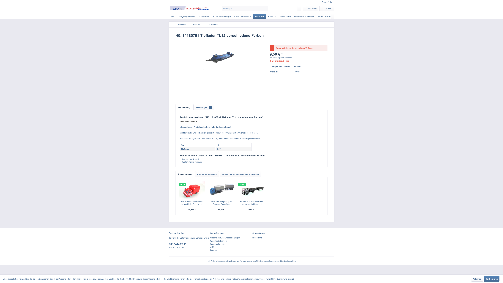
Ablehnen (477, 278)
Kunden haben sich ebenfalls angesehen (240, 174)
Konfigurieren (492, 278)
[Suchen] (265, 8)
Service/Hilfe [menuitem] (327, 2)
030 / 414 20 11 (178, 244)
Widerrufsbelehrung (218, 241)
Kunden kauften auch (207, 174)
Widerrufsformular (217, 244)
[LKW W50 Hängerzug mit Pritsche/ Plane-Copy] (222, 190)
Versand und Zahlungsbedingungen (225, 237)
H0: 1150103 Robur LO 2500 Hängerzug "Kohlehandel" (251, 202)
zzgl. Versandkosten (285, 57)
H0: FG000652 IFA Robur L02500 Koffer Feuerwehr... (192, 202)
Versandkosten (245, 261)
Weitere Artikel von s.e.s (192, 161)
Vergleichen (277, 66)
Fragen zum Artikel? (190, 159)
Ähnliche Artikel (185, 174)
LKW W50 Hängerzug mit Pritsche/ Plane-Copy (221, 202)
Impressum (215, 250)
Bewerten (296, 66)
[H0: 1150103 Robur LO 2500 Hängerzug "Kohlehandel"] (251, 190)
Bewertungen (203, 107)
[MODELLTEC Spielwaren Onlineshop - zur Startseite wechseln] (190, 9)
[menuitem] (245, 8)
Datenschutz (257, 237)
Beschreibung (184, 107)
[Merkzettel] (299, 8)
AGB (212, 247)
